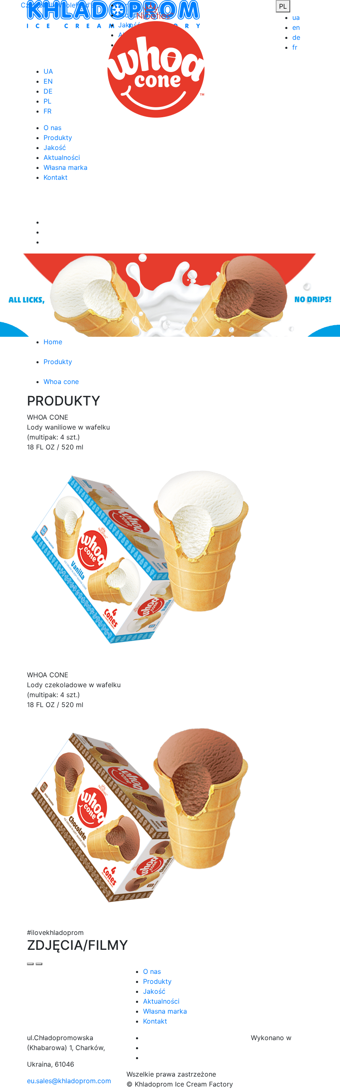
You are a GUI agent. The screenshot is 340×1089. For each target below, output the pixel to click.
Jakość (154, 991)
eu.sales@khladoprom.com (69, 1081)
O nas (152, 971)
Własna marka (165, 1011)
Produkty (157, 981)
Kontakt (155, 1021)
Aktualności (161, 1001)
